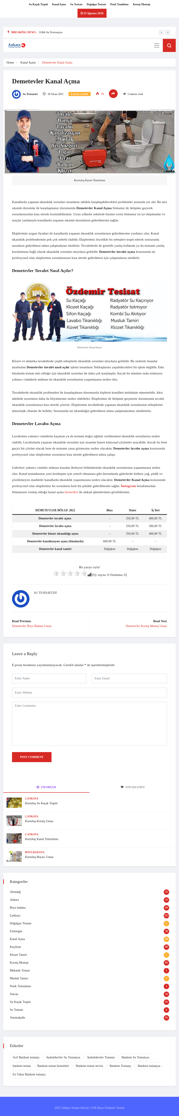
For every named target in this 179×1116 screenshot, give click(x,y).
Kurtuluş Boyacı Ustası (39, 857)
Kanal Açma (59, 4)
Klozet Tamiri (18, 954)
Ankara (14, 899)
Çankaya (31, 798)
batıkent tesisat (22, 1066)
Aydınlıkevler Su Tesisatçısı (63, 1057)
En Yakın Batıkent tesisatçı (29, 1074)
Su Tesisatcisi (30, 94)
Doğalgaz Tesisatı (96, 4)
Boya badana (35, 852)
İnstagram (128, 486)
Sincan (14, 994)
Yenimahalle (17, 1017)
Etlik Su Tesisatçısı (50, 32)
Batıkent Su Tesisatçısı (135, 1057)
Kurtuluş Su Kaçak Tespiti (41, 803)
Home (10, 62)
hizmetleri (71, 492)
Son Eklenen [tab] (135, 787)
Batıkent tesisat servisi (89, 1066)
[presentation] (161, 32)
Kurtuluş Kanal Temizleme (41, 839)
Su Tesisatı (76, 4)
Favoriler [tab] (48, 787)
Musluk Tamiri (19, 978)
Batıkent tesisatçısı (149, 1066)
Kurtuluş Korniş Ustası (39, 821)
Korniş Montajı (141, 4)
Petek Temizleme (119, 4)
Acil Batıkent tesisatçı (26, 1057)
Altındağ (15, 892)
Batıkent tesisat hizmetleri (53, 1066)
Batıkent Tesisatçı (120, 1066)
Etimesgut (16, 931)
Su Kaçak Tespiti (38, 4)
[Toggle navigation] (157, 45)
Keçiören (15, 947)
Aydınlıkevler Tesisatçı (101, 1057)
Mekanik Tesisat (20, 970)
